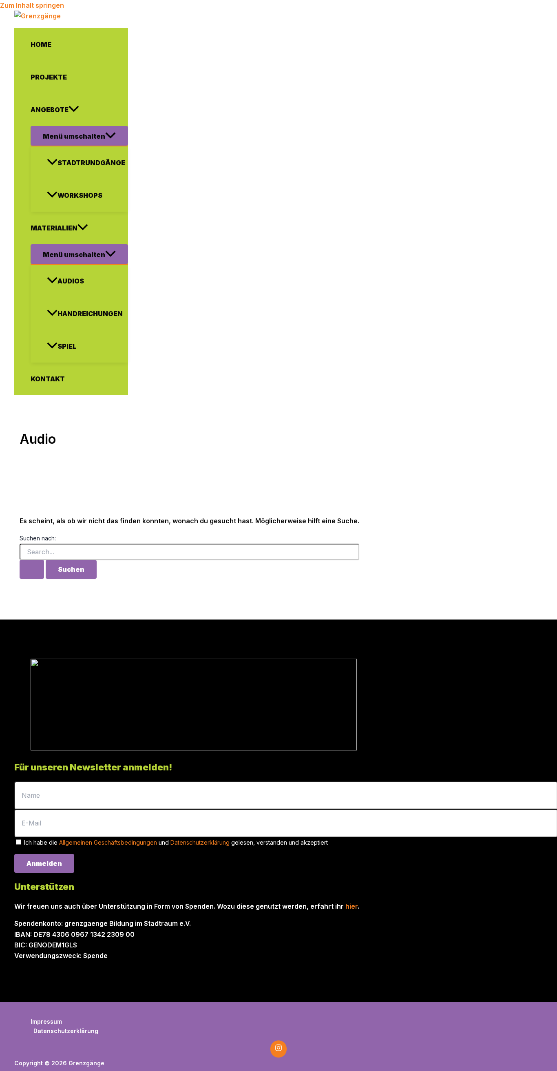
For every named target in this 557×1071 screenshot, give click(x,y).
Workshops (79, 195)
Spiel (67, 346)
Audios (70, 281)
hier (351, 906)
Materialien (54, 228)
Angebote (50, 110)
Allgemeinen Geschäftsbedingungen (108, 842)
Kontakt (48, 379)
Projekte (49, 77)
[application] (74, 109)
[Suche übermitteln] (32, 569)
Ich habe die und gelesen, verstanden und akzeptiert (175, 842)
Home (41, 44)
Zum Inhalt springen (32, 5)
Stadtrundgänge (91, 163)
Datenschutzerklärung (200, 842)
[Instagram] (278, 1049)
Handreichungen (90, 314)
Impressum (46, 1021)
